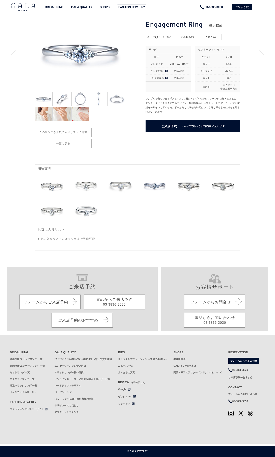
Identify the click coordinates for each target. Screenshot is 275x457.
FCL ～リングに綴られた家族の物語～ (75, 398)
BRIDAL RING (54, 7)
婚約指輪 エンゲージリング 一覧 (27, 365)
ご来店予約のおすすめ (240, 377)
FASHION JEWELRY (131, 7)
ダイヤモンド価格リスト (23, 392)
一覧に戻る (63, 143)
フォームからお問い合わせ (242, 394)
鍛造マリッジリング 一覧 (23, 385)
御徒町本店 (180, 359)
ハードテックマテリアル (68, 385)
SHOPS (105, 7)
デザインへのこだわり (67, 405)
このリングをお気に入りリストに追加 (63, 132)
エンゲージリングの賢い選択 (70, 365)
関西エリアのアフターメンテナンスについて (198, 372)
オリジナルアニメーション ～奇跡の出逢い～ (142, 359)
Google (122, 389)
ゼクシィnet (124, 396)
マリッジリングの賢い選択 (69, 372)
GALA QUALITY (81, 7)
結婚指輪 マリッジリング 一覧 (26, 359)
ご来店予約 (193, 126)
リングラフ (124, 403)
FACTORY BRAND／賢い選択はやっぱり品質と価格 (83, 359)
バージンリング (63, 392)
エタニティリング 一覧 (22, 379)
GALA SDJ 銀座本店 (185, 365)
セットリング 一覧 (20, 372)
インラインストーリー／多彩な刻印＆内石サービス (82, 379)
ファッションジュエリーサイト (27, 409)
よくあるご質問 (126, 372)
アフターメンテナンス (67, 412)
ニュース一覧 (125, 365)
